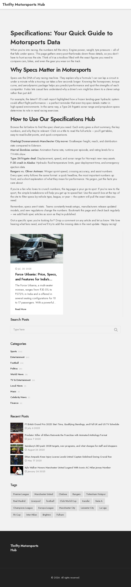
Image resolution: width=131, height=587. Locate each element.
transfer (86, 501)
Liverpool (36, 501)
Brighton (47, 514)
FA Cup (17, 514)
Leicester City (87, 507)
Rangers (77, 494)
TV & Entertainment (20, 380)
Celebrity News (18, 397)
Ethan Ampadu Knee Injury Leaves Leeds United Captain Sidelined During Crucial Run (68, 457)
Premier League (21, 494)
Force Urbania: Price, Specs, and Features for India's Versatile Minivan (36, 277)
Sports (13, 351)
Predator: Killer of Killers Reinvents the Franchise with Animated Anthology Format (66, 435)
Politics (14, 368)
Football (14, 363)
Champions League (23, 507)
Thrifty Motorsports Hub (23, 4)
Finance (14, 403)
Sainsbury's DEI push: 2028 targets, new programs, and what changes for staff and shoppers (71, 446)
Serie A (99, 501)
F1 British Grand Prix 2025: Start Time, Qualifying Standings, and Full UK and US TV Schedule (72, 424)
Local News (16, 386)
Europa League (46, 507)
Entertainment (17, 357)
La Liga (103, 507)
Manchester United (44, 494)
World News (16, 374)
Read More (20, 309)
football (50, 501)
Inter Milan (31, 514)
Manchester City (67, 507)
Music (13, 391)
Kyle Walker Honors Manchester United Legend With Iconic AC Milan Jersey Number (68, 467)
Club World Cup (68, 501)
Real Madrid (19, 501)
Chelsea (63, 494)
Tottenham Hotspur (96, 494)
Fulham (60, 514)
